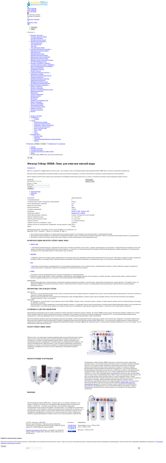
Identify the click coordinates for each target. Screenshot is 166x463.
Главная (33, 147)
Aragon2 (83, 211)
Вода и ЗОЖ (38, 130)
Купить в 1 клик (90, 181)
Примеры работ (35, 134)
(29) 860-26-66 (72, 427)
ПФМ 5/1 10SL (76, 211)
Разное (36, 133)
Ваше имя (30, 185)
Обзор (32, 194)
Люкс (73, 207)
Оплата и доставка (36, 116)
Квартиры (37, 137)
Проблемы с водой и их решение (44, 125)
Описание (34, 193)
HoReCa (36, 140)
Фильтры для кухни (36, 148)
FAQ (35, 131)
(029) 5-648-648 (31, 10)
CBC (87, 211)
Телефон (30, 186)
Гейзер (33, 153)
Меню (32, 29)
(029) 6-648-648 (31, 8)
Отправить (30, 188)
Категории (34, 27)
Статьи (33, 120)
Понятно (3, 446)
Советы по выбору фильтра (42, 123)
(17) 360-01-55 (72, 428)
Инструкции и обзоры (40, 122)
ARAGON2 (33, 254)
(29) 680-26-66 (72, 425)
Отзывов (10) (31, 168)
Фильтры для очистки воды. (34, 430)
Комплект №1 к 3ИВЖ (78, 213)
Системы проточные (37, 150)
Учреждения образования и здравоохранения (47, 139)
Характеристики (35, 191)
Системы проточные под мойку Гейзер (42, 151)
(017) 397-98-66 (31, 11)
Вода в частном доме (40, 128)
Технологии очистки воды (42, 126)
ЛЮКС (32, 271)
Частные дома (38, 136)
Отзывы (36, 119)
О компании (34, 117)
